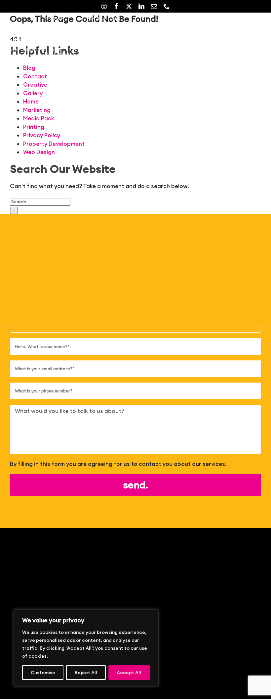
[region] (86, 648)
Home (31, 101)
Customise (43, 673)
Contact (35, 76)
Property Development (54, 143)
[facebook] (116, 6)
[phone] (167, 6)
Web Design (39, 152)
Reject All (86, 673)
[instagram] (104, 6)
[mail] (154, 6)
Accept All (129, 673)
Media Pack (38, 118)
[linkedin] (141, 6)
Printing (33, 127)
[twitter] (129, 6)
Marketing (37, 110)
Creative (35, 84)
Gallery (33, 93)
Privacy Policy (41, 135)
